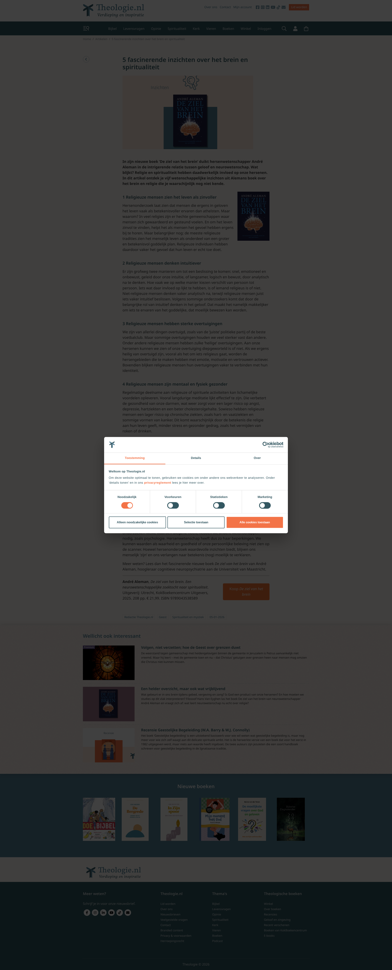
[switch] (173, 505)
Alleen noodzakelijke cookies (137, 522)
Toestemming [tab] (135, 458)
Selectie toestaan (196, 522)
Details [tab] (196, 458)
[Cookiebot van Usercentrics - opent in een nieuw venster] (265, 445)
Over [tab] (257, 458)
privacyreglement (157, 483)
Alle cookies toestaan (254, 522)
